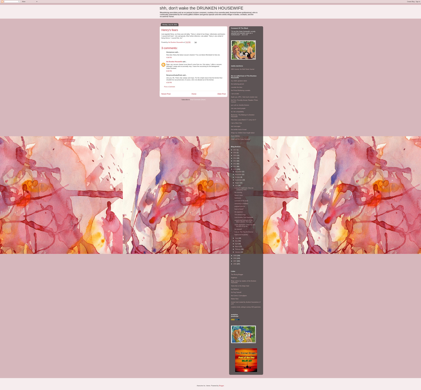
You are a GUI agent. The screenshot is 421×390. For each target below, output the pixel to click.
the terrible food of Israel (238, 129)
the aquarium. (239, 212)
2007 (235, 261)
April (236, 244)
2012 (235, 164)
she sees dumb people (238, 108)
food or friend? (239, 209)
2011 (235, 166)
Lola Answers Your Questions (244, 217)
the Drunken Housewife (174, 61)
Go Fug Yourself (236, 292)
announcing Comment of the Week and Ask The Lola (243, 221)
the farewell (238, 229)
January (238, 252)
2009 (235, 255)
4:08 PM (169, 57)
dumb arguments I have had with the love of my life (245, 225)
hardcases (238, 198)
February (238, 249)
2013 (235, 161)
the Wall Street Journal (247, 69)
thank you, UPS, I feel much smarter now (244, 97)
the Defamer (235, 289)
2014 (235, 158)
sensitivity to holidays (241, 203)
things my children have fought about (242, 133)
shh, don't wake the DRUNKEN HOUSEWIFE (201, 8)
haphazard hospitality (241, 234)
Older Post (221, 94)
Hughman (234, 277)
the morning (238, 192)
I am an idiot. (235, 94)
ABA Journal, (235, 69)
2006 (235, 264)
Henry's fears (239, 195)
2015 (235, 155)
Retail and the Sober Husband (240, 139)
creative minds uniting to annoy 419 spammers (246, 307)
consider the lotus (236, 87)
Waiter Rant (234, 299)
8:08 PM (169, 71)
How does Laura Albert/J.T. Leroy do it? (243, 120)
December (238, 171)
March (237, 246)
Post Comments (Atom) (197, 99)
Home (194, 94)
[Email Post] (195, 42)
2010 (235, 169)
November (238, 174)
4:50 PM (169, 82)
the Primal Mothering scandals (240, 90)
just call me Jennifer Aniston (240, 105)
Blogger (221, 385)
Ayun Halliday (235, 136)
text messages (235, 126)
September (238, 180)
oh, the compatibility (237, 111)
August (237, 183)
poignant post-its (240, 206)
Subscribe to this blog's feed (240, 286)
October (238, 177)
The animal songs (240, 214)
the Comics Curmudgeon (239, 295)
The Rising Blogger (237, 274)
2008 (235, 258)
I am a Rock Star (236, 123)
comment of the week (241, 201)
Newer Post (165, 94)
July (236, 185)
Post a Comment (169, 87)
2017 (235, 150)
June (237, 238)
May (236, 241)
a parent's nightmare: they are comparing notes (244, 189)
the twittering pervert (237, 84)
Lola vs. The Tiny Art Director (244, 232)
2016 (235, 152)
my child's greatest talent (239, 81)
